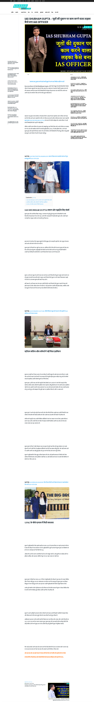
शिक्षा (40, 0)
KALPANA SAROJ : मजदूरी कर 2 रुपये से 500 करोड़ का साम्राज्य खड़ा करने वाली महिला (79, 84)
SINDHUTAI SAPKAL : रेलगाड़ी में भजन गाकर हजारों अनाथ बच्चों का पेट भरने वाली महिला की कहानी (13, 102)
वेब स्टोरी (43, 0)
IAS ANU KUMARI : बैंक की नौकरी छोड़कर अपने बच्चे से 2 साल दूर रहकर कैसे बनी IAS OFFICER (13, 96)
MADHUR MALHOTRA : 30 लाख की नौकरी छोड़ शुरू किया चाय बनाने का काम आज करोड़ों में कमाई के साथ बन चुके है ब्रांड (13, 89)
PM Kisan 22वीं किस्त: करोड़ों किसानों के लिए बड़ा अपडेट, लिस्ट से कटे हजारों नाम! (79, 118)
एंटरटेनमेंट (28, 0)
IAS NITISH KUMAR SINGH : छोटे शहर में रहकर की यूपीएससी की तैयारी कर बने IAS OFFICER (59, 699)
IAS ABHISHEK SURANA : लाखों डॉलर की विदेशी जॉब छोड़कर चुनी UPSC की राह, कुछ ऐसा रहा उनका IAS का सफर (13, 75)
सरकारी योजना (19, 0)
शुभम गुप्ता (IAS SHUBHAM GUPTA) (35, 120)
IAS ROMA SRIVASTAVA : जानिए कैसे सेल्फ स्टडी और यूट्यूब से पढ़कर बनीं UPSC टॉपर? (13, 62)
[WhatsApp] (86, 74)
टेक (25, 0)
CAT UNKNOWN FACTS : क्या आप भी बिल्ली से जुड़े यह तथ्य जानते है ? (13, 123)
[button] (82, 12)
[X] (80, 74)
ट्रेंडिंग (11, 0)
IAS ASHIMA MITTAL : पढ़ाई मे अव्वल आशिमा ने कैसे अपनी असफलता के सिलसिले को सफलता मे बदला (78, 112)
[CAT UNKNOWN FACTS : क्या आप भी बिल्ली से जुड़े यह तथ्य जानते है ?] (4, 123)
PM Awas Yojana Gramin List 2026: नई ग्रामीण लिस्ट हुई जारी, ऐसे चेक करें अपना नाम (13, 68)
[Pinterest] (83, 74)
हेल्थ (23, 0)
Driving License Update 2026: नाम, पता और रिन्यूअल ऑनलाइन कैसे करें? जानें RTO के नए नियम (13, 116)
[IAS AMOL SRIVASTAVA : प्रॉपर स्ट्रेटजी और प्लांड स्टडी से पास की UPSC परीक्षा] (90, 91)
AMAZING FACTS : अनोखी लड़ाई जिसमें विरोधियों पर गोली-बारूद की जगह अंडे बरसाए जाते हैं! (79, 78)
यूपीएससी (32, 0)
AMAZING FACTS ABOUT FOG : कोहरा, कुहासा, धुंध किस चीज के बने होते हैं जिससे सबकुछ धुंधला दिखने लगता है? (79, 131)
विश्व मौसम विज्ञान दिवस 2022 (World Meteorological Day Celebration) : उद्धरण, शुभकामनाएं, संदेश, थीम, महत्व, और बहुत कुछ (13, 109)
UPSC (29, 15)
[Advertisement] (9, 35)
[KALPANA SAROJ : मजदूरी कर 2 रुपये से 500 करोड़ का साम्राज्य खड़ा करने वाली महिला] (90, 85)
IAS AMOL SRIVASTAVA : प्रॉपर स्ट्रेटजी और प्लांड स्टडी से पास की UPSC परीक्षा (79, 91)
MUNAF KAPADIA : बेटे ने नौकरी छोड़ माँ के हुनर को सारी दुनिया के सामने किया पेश (35, 685)
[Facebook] (76, 74)
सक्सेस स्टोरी (36, 0)
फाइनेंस (14, 0)
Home (26, 15)
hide (34, 197)
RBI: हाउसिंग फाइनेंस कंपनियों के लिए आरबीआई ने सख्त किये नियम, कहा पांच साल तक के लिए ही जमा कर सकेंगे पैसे (79, 137)
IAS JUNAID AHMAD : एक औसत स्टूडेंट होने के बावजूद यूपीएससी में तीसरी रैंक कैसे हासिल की (79, 124)
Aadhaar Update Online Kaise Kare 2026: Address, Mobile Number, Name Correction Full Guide (13, 82)
